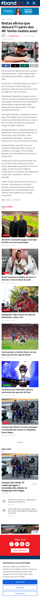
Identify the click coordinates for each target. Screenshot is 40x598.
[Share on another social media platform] (34, 65)
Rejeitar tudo (20, 593)
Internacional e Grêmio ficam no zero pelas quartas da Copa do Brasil (19, 353)
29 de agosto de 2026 (9, 245)
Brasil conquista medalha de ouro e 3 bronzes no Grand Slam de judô (19, 278)
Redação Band (14, 36)
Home (3, 19)
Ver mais (20, 442)
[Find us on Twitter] (22, 544)
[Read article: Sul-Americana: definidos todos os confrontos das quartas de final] (20, 374)
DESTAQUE (6, 348)
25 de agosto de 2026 (9, 435)
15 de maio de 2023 (28, 36)
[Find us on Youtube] (27, 544)
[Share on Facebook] (6, 65)
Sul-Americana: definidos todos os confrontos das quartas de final (17, 390)
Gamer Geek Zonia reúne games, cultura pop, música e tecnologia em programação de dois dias (22, 511)
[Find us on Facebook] (11, 544)
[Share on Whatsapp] (24, 65)
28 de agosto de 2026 (9, 358)
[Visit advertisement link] (20, 11)
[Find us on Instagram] (17, 544)
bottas (9, 200)
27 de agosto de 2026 (9, 395)
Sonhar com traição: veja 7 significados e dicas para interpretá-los (22, 501)
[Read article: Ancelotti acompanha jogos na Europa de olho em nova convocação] (20, 224)
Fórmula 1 (16, 200)
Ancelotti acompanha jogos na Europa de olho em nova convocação (19, 241)
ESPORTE (9, 19)
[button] (28, 3)
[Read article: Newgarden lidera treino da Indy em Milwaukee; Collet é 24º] (20, 299)
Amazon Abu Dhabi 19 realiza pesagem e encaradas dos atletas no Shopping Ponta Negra (19, 430)
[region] (20, 578)
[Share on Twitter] (15, 65)
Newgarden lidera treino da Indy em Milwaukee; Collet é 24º (18, 316)
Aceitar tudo (20, 582)
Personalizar (20, 588)
